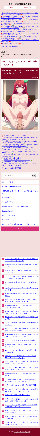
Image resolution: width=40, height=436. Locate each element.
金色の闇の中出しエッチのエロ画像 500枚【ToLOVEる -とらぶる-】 (21, 345)
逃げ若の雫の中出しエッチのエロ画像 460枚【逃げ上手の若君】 (21, 374)
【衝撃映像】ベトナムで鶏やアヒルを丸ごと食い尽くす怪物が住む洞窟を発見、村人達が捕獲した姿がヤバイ (19, 17)
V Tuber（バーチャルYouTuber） (12, 186)
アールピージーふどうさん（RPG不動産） (16, 206)
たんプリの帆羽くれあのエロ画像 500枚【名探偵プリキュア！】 (21, 324)
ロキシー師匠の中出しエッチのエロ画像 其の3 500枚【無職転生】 (21, 417)
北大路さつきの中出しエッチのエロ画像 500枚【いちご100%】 (21, 289)
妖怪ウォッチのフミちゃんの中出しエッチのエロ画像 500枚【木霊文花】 (21, 411)
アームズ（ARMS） (8, 202)
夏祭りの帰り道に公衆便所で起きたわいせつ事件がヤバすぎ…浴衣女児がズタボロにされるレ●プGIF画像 (19, 13)
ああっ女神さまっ (7, 211)
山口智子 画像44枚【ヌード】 (10, 43)
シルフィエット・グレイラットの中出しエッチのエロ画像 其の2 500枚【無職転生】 (21, 329)
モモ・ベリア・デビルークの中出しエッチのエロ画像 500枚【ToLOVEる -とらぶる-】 (21, 368)
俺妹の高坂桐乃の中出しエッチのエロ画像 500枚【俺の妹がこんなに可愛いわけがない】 (21, 335)
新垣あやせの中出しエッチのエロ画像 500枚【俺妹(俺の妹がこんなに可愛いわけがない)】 (21, 312)
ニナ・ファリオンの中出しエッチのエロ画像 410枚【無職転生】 (21, 351)
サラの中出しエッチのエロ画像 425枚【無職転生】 (21, 385)
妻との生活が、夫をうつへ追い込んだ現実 (15, 135)
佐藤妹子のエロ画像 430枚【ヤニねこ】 (17, 395)
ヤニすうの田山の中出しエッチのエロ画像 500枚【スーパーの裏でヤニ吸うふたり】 (21, 260)
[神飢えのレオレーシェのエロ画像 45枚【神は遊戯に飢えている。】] (20, 130)
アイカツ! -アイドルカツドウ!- (11, 215)
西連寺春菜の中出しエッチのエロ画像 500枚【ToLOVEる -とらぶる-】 (18, 306)
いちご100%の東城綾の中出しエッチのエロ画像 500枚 (21, 283)
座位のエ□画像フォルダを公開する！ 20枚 (15, 161)
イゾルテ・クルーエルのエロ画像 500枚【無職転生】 (21, 340)
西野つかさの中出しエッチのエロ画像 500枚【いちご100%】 (21, 294)
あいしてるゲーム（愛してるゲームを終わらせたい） (19, 224)
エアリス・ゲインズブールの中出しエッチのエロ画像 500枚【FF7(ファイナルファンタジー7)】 (21, 390)
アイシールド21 (7, 219)
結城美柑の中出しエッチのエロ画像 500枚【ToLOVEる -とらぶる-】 (21, 266)
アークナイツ (6, 198)
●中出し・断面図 (7, 182)
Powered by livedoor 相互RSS (10, 46)
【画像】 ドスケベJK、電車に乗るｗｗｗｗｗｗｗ (17, 160)
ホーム (12, 7)
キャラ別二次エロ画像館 (20, 4)
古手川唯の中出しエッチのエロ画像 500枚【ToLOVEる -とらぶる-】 (21, 271)
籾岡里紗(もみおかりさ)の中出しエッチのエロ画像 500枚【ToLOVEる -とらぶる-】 (20, 357)
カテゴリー (28, 7)
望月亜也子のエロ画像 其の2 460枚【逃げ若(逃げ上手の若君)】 (21, 318)
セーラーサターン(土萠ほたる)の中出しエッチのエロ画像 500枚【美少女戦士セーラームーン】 (21, 406)
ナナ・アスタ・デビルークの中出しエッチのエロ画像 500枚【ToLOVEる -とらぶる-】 (21, 363)
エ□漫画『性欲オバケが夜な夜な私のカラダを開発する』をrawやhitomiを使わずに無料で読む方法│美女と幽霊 (18, 30)
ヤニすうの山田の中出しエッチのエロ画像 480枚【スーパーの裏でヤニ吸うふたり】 (21, 277)
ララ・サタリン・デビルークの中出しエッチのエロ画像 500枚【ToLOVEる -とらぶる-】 (21, 400)
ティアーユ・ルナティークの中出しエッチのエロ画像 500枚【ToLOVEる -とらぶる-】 (21, 423)
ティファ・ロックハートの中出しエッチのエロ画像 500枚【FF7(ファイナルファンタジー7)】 (21, 300)
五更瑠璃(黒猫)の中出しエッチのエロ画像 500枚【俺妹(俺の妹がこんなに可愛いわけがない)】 (21, 380)
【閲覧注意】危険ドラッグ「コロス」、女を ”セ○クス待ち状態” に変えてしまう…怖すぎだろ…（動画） (19, 20)
